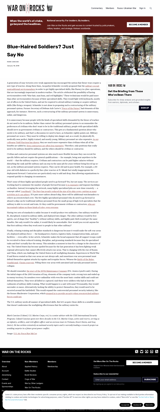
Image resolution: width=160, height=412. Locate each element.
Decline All (137, 405)
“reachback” (25, 192)
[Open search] (150, 8)
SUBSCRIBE (150, 379)
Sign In (142, 8)
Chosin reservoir (26, 263)
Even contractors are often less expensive (45, 146)
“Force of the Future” (70, 109)
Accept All (125, 405)
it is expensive (72, 185)
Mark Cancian (13, 62)
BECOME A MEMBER (138, 24)
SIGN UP (145, 108)
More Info (149, 405)
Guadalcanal (12, 263)
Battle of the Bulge (85, 260)
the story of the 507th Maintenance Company (47, 271)
